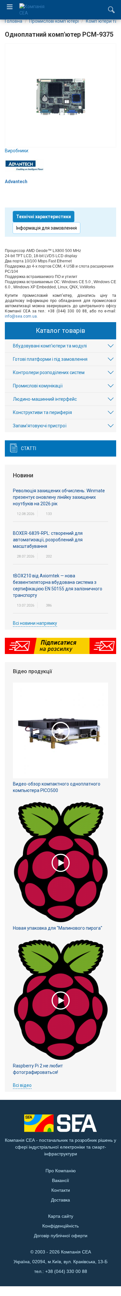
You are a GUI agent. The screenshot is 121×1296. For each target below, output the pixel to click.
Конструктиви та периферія (42, 412)
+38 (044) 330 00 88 (66, 1271)
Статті (28, 448)
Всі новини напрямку (35, 623)
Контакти (60, 1190)
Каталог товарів (60, 330)
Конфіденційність (60, 1225)
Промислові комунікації (38, 385)
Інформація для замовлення (46, 228)
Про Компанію (60, 1170)
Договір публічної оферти (60, 1235)
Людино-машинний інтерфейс (45, 399)
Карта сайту (60, 1216)
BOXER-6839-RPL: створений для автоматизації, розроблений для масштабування (48, 540)
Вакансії (60, 1180)
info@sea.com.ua (21, 316)
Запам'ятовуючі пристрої (39, 425)
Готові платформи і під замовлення (50, 359)
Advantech (16, 181)
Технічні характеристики (43, 216)
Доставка (60, 1199)
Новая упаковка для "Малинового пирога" (57, 928)
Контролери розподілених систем (49, 372)
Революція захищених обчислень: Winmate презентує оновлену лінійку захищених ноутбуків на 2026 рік (59, 497)
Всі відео (22, 1085)
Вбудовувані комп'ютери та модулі (50, 345)
